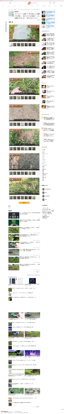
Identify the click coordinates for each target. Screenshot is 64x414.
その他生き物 (16, 11)
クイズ (43, 155)
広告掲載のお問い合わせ (45, 216)
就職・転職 (44, 174)
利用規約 (62, 409)
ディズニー (44, 159)
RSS (19, 412)
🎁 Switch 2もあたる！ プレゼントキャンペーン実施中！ (6, 0)
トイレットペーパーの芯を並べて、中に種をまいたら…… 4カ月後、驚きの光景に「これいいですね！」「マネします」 (51, 63)
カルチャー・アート (45, 153)
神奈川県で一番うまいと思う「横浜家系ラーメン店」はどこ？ (51, 107)
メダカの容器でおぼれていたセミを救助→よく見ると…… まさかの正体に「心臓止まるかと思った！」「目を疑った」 (51, 40)
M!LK (46, 192)
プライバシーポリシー (16, 412)
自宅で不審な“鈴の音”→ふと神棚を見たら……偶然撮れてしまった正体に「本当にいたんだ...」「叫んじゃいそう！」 (51, 49)
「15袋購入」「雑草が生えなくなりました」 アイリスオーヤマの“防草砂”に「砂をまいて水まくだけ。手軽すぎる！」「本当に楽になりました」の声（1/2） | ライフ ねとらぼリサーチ (48, 141)
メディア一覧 (2, 412)
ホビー (43, 163)
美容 (43, 180)
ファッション (44, 162)
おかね (43, 152)
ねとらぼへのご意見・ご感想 (46, 209)
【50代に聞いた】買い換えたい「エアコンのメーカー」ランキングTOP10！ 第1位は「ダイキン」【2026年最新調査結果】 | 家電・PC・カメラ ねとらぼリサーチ (49, 130)
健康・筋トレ (44, 169)
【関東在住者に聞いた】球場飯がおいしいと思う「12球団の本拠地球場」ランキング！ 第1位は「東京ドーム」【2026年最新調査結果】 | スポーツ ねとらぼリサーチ (48, 119)
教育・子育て (44, 177)
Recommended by (34, 406)
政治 (43, 176)
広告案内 (8, 412)
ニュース (44, 160)
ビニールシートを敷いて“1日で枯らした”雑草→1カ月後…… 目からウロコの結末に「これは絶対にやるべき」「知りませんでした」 (27, 16)
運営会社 (22, 412)
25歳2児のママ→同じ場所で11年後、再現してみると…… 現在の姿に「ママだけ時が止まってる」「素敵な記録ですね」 (51, 54)
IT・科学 (44, 149)
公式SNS (6, 412)
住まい (43, 167)
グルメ (43, 156)
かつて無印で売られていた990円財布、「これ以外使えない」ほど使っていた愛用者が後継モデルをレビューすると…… (51, 72)
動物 (43, 170)
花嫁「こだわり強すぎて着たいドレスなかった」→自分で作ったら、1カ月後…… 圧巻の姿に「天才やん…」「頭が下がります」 (51, 44)
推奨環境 (27, 412)
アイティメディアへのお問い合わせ (47, 213)
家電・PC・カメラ (45, 173)
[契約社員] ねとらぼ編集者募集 (46, 212)
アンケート (44, 83)
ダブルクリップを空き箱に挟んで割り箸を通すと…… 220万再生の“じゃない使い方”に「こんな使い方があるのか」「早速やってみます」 (51, 77)
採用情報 (24, 412)
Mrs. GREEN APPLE (48, 189)
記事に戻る (24, 202)
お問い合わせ (11, 412)
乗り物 (43, 166)
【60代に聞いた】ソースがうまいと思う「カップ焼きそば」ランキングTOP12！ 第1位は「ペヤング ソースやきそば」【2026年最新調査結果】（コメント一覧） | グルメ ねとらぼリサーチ (48, 136)
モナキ (46, 199)
